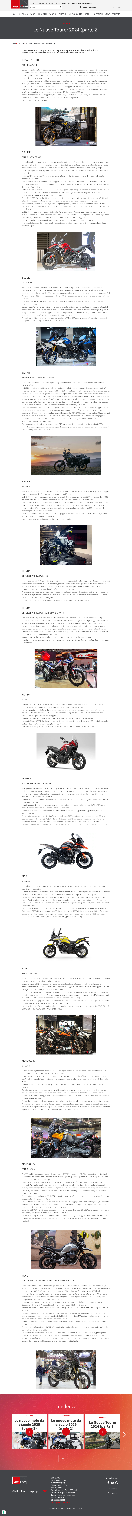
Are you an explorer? (79, 14)
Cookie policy (112, 1489)
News (107, 14)
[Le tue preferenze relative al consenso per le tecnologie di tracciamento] (4, 1512)
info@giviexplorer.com (60, 1502)
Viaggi (33, 14)
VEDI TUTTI (66, 1458)
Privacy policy (112, 1493)
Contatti (116, 14)
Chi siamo (23, 14)
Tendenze (29, 44)
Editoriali (97, 14)
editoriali (21, 44)
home (14, 44)
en (119, 7)
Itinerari (62, 14)
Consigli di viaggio (47, 14)
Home (13, 14)
